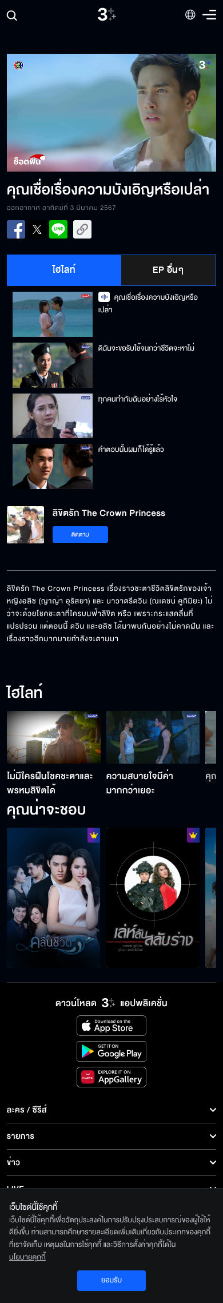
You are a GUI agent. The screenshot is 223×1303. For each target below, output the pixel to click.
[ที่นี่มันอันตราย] (153, 898)
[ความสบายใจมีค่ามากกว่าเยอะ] (153, 737)
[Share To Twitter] (37, 229)
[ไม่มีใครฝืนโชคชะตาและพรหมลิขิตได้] (54, 737)
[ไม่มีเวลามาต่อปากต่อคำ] (54, 898)
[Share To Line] (58, 229)
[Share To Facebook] (16, 229)
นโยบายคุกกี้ (27, 1257)
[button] (59, 113)
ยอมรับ (111, 1280)
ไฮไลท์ (64, 270)
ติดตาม (80, 534)
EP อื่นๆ (168, 270)
